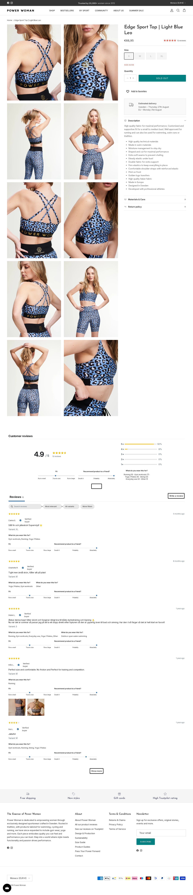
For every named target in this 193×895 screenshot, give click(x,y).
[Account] (171, 10)
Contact (79, 855)
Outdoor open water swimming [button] (74, 636)
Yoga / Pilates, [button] (14, 586)
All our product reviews (86, 824)
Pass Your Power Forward (87, 851)
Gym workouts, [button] (14, 539)
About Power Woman (85, 820)
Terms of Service (117, 829)
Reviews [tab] (17, 497)
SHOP (52, 10)
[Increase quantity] (133, 78)
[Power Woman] (20, 10)
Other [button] (38, 586)
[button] (16, 706)
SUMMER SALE (136, 10)
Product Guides (82, 846)
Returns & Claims (117, 820)
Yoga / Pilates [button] (34, 539)
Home (9, 20)
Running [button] (11, 683)
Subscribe (145, 842)
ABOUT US (118, 10)
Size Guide (80, 842)
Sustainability (81, 838)
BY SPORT (84, 10)
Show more (96, 771)
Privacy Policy (116, 824)
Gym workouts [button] (27, 586)
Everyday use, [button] (35, 636)
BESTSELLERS (67, 10)
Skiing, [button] (32, 748)
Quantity (128, 71)
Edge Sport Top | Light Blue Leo (28, 20)
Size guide (129, 65)
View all (96, 486)
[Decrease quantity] (126, 78)
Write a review (176, 496)
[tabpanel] (96, 640)
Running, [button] (25, 539)
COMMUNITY (101, 10)
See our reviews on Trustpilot (89, 829)
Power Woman (20, 885)
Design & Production (85, 833)
